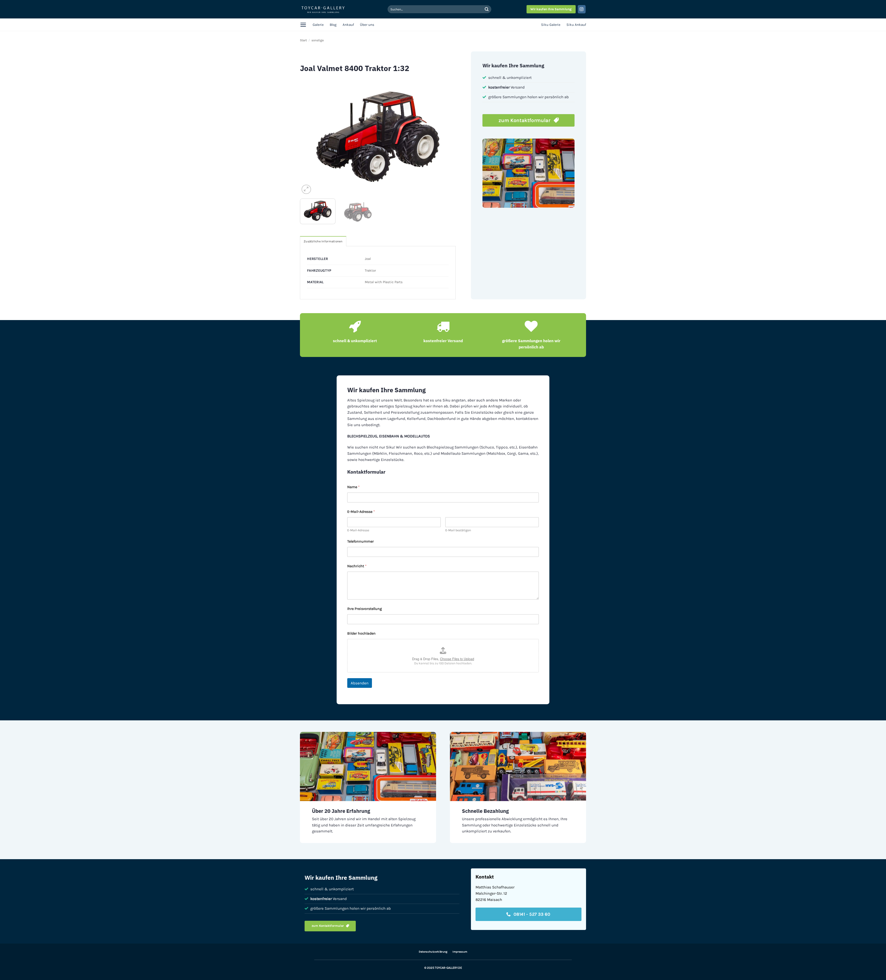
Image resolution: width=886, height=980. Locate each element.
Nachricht (357, 566)
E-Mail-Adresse (358, 530)
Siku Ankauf (576, 25)
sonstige (317, 40)
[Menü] (303, 24)
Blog (333, 25)
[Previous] (309, 136)
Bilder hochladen (361, 633)
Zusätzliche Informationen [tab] (323, 241)
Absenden (359, 683)
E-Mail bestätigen (458, 530)
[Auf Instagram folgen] (582, 9)
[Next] (447, 136)
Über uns (367, 25)
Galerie (318, 25)
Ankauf (348, 25)
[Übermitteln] (486, 9)
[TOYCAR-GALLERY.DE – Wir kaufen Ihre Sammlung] (323, 9)
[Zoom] (306, 189)
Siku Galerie (550, 25)
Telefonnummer (360, 541)
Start (303, 40)
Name (353, 487)
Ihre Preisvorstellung (364, 608)
